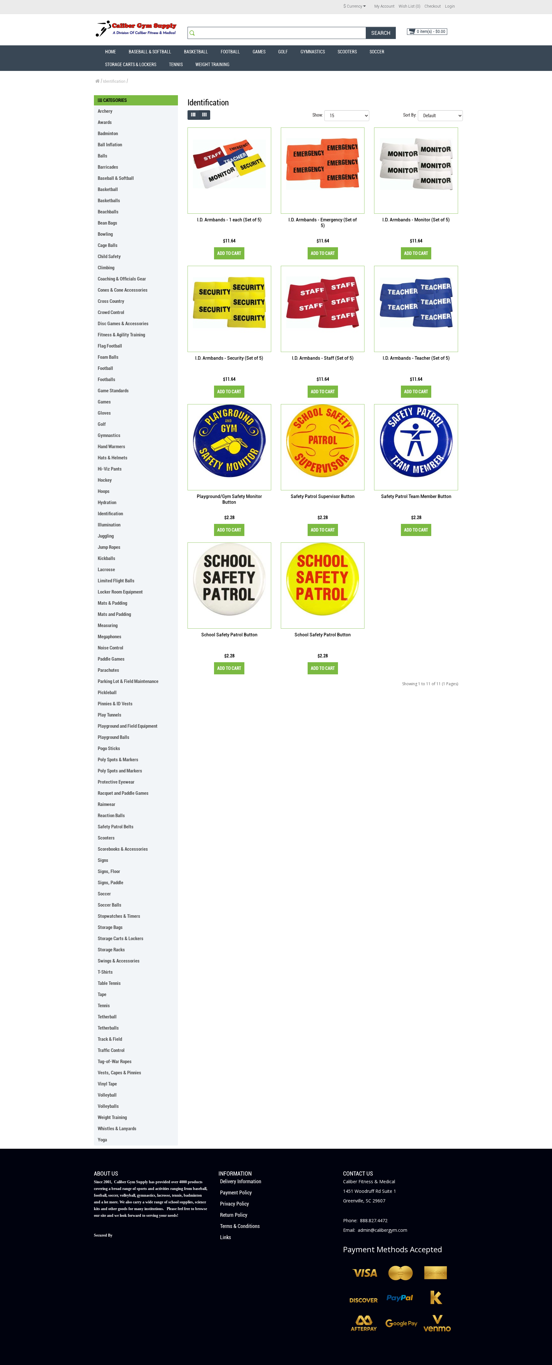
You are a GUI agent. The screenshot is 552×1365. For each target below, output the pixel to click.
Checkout (433, 6)
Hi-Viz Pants (110, 469)
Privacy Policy (234, 1204)
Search (380, 33)
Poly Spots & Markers (118, 760)
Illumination (109, 525)
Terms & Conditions (240, 1226)
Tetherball (107, 1017)
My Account (384, 6)
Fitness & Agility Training (121, 335)
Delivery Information (240, 1181)
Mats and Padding (114, 614)
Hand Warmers (111, 446)
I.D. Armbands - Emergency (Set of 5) (322, 222)
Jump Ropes (109, 547)
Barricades (108, 167)
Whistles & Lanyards (117, 1128)
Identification (114, 81)
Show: (317, 115)
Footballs (106, 379)
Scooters (347, 51)
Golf (283, 51)
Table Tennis (109, 983)
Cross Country (111, 301)
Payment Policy (236, 1193)
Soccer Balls (109, 905)
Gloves (104, 413)
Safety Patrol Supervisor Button (323, 496)
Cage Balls (108, 245)
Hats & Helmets (112, 458)
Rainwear (106, 804)
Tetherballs (108, 1028)
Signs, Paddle (110, 883)
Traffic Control (111, 1050)
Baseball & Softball (150, 51)
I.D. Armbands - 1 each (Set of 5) (229, 219)
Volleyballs (108, 1106)
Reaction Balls (111, 815)
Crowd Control (111, 312)
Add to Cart (229, 253)
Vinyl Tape (107, 1084)
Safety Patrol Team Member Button (416, 496)
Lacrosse (106, 569)
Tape (102, 994)
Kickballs (106, 558)
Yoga (102, 1140)
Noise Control (110, 648)
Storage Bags (110, 927)
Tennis (176, 64)
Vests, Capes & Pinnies (119, 1073)
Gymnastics (313, 51)
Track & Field (110, 1039)
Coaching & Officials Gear (122, 279)
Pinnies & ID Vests (115, 704)
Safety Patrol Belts (116, 827)
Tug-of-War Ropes (115, 1061)
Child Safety (109, 256)
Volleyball (107, 1095)
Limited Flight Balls (116, 581)
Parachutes (108, 670)
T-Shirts (105, 972)
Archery (105, 111)
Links (225, 1237)
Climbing (106, 268)
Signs (103, 860)
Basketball (196, 51)
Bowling (105, 234)
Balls (102, 156)
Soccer (377, 51)
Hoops (104, 491)
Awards (105, 122)
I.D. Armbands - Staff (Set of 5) (323, 358)
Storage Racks (111, 950)
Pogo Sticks (109, 748)
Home (110, 51)
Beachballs (108, 212)
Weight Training (212, 64)
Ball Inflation (110, 145)
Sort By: (409, 115)
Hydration (107, 502)
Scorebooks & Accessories (123, 849)
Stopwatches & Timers (119, 916)
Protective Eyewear (116, 782)
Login (450, 6)
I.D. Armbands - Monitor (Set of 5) (416, 219)
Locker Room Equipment (120, 592)
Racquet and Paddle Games (123, 793)
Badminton (108, 133)
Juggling (106, 536)
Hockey (105, 480)
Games (259, 51)
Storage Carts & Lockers (130, 64)
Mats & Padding (112, 603)
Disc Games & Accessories (123, 323)
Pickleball (107, 692)
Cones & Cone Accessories (123, 290)
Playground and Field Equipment (127, 726)
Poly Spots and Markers (120, 771)
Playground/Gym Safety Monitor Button (229, 499)
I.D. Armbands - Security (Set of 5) (229, 358)
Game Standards (113, 391)
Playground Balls (113, 737)
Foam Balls (108, 357)
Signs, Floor (109, 871)
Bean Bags (107, 223)
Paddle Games (111, 659)
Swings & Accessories (119, 961)
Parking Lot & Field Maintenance (128, 681)
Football (230, 51)
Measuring (108, 625)
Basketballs (109, 200)
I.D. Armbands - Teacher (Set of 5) (416, 358)
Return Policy (233, 1215)
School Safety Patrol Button (229, 634)
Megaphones (109, 637)
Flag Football (110, 346)
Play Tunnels (109, 715)
